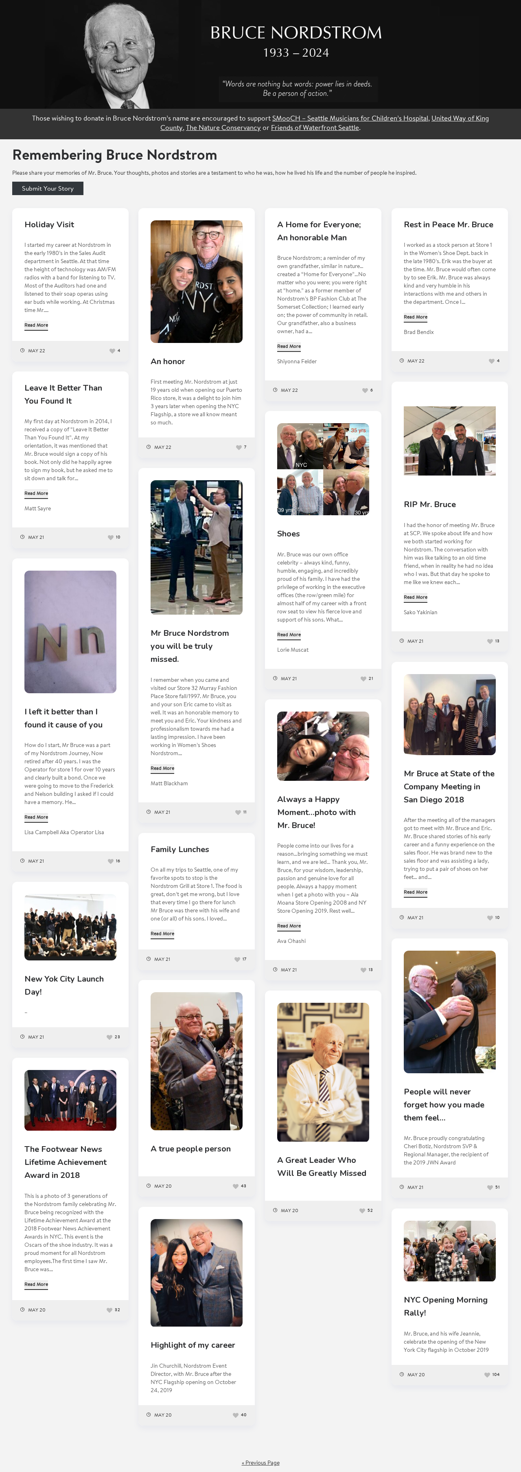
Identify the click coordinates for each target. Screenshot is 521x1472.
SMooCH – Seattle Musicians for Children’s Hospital (350, 119)
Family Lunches (180, 849)
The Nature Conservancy (223, 128)
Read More (36, 325)
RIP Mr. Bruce (430, 504)
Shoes (288, 533)
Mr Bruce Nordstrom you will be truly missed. (190, 646)
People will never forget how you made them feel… (444, 1104)
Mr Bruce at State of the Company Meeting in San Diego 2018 (449, 786)
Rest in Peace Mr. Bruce (448, 224)
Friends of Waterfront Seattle (315, 128)
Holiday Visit (49, 224)
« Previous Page (261, 1463)
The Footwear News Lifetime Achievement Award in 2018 (65, 1162)
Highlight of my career (193, 1345)
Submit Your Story (48, 189)
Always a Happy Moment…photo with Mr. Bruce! (316, 812)
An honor (168, 361)
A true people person (191, 1148)
